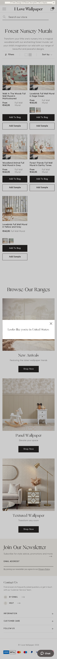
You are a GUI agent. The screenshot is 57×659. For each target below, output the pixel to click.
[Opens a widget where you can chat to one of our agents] (45, 653)
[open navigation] (4, 9)
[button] (53, 2)
